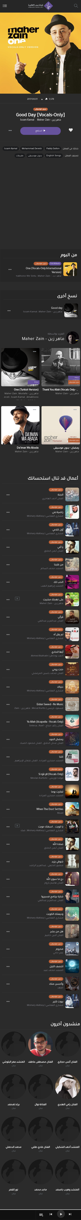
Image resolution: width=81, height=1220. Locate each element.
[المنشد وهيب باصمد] (67, 1171)
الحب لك (58, 582)
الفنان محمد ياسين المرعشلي (47, 673)
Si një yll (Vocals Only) (51, 774)
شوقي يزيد (57, 862)
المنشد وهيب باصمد (67, 1190)
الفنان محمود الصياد (31, 743)
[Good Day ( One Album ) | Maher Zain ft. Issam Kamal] (71, 310)
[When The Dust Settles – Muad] (72, 809)
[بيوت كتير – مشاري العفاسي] (72, 1001)
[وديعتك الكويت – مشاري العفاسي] (72, 914)
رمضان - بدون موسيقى (66, 448)
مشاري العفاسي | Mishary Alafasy (45, 516)
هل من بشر (56, 931)
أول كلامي (57, 530)
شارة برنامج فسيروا (52, 897)
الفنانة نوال (40, 1104)
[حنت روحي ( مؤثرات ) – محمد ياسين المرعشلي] (72, 669)
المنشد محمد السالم (52, 569)
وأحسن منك (56, 984)
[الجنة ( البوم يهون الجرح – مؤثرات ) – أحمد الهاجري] (72, 494)
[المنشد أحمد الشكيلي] (67, 1129)
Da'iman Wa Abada (28, 448)
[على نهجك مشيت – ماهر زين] (72, 599)
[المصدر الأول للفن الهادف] (40, 6)
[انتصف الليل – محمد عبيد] (72, 966)
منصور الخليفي (55, 866)
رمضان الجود (56, 739)
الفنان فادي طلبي (40, 1147)
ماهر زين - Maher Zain (49, 120)
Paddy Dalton (53, 149)
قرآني (60, 617)
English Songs (53, 156)
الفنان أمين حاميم (54, 935)
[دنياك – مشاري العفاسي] (72, 687)
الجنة (60, 495)
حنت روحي (57, 669)
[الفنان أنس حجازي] (67, 1044)
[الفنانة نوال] (40, 1086)
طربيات (19, 156)
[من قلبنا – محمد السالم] (72, 564)
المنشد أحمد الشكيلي (67, 1147)
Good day (56, 308)
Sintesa (33, 726)
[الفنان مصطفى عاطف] (40, 1044)
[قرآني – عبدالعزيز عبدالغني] (72, 617)
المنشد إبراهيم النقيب (52, 586)
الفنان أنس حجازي (67, 1062)
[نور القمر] (13, 1171)
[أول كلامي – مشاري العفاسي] (72, 529)
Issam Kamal (27, 120)
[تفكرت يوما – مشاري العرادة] (72, 791)
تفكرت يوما (57, 792)
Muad (60, 813)
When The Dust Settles (49, 809)
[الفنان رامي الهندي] (67, 1086)
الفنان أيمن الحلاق (53, 551)
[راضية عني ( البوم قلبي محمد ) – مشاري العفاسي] (72, 512)
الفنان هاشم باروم (53, 883)
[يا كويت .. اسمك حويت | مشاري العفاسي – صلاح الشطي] (72, 826)
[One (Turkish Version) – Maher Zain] (20, 367)
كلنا (61, 757)
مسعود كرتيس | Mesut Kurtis (47, 708)
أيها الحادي (57, 652)
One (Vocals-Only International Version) (43, 270)
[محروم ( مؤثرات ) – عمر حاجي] (72, 949)
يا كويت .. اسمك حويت (50, 827)
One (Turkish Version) (26, 390)
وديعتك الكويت (54, 914)
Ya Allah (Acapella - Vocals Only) (45, 722)
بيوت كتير (58, 1002)
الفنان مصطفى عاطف (40, 1062)
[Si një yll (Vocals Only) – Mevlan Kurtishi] (72, 774)
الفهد (60, 988)
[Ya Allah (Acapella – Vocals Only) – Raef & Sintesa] (72, 721)
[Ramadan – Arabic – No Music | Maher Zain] (60, 425)
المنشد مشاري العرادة (51, 761)
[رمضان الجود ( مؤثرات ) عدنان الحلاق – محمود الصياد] (72, 739)
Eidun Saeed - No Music (50, 704)
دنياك (60, 687)
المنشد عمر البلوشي (13, 1062)
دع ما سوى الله (55, 879)
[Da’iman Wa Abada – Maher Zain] (20, 425)
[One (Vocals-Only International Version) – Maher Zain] (70, 269)
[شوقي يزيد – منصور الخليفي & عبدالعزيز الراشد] (72, 861)
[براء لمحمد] (13, 1086)
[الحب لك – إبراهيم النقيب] (72, 582)
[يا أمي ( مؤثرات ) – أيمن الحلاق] (72, 547)
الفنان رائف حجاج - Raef (51, 726)
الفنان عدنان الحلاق (53, 743)
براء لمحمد (14, 1104)
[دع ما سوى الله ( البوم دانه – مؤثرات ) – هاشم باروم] (72, 879)
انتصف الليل (56, 966)
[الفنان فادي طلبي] (40, 1129)
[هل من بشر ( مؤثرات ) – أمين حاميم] (72, 931)
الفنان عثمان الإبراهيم (26, 761)
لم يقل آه (58, 634)
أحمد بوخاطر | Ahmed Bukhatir (47, 656)
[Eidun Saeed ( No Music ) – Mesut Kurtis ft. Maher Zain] (72, 704)
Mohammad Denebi (32, 149)
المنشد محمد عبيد (53, 970)
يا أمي (60, 547)
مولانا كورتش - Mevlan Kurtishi (46, 778)
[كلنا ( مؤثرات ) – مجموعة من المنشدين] (72, 756)
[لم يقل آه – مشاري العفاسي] (72, 634)
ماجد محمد (40, 1190)
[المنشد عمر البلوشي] (13, 1044)
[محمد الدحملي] (13, 1129)
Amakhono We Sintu (25, 276)
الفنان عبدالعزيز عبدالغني (50, 621)
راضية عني (57, 512)
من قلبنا (58, 565)
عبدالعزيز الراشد (37, 866)
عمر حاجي (58, 953)
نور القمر (13, 1190)
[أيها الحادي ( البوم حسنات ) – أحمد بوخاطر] (72, 652)
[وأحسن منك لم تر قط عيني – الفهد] (72, 984)
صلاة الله (58, 844)
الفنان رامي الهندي (67, 1104)
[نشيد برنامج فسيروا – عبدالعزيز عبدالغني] (72, 896)
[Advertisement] (40, 206)
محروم (59, 949)
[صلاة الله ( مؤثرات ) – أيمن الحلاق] (72, 844)
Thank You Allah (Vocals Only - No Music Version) (60, 390)
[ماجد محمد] (40, 1171)
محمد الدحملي (13, 1147)
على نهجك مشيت (53, 600)
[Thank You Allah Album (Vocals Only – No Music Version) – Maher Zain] (60, 367)
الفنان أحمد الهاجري (52, 499)
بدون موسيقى (35, 156)
